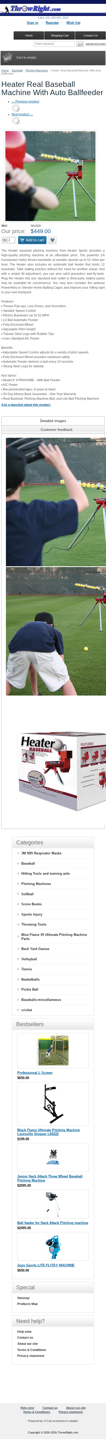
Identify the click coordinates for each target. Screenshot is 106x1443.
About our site (27, 1344)
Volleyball (29, 959)
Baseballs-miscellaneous (41, 1000)
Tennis (26, 969)
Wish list (73, 23)
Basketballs (30, 979)
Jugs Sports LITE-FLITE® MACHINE (46, 1265)
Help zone (24, 1332)
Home (5, 70)
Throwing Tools (33, 924)
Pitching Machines (36, 70)
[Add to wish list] (52, 240)
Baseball (17, 70)
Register (52, 23)
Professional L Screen (34, 1073)
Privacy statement (30, 1356)
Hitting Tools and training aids (45, 873)
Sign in (32, 23)
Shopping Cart (60, 35)
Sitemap (23, 1298)
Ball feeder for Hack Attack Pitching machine (52, 1223)
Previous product (25, 101)
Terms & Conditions (31, 1350)
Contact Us (91, 35)
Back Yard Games (35, 949)
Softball (27, 894)
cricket (26, 1010)
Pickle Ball (29, 989)
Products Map (27, 1304)
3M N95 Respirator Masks (41, 853)
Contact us (25, 1337)
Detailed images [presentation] (53, 421)
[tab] (53, 420)
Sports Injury (31, 914)
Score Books (31, 904)
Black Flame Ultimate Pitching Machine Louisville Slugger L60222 (48, 1132)
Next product (22, 114)
